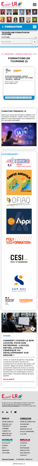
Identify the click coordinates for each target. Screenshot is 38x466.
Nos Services (25, 453)
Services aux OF (26, 429)
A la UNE (23, 434)
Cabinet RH (6, 431)
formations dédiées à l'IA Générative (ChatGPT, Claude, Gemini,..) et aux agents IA (18, 116)
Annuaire (5, 450)
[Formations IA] (19, 146)
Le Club (23, 445)
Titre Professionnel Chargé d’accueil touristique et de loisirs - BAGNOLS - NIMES (19, 77)
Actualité (7, 440)
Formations (9, 54)
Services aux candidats (7, 425)
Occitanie (6, 453)
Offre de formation (27, 422)
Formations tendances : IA (14, 111)
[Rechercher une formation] (34, 42)
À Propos (23, 443)
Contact (23, 455)
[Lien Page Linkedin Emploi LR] (7, 412)
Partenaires (24, 448)
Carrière (5, 428)
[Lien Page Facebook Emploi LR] (11, 412)
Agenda (5, 445)
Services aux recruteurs (7, 434)
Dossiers (23, 426)
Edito (4, 448)
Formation (25, 418)
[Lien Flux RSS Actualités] (3, 412)
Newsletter (24, 450)
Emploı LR (25, 440)
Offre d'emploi (7, 422)
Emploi (5, 418)
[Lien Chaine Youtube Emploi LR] (15, 412)
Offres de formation (23, 54)
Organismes (24, 424)
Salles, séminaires (27, 431)
